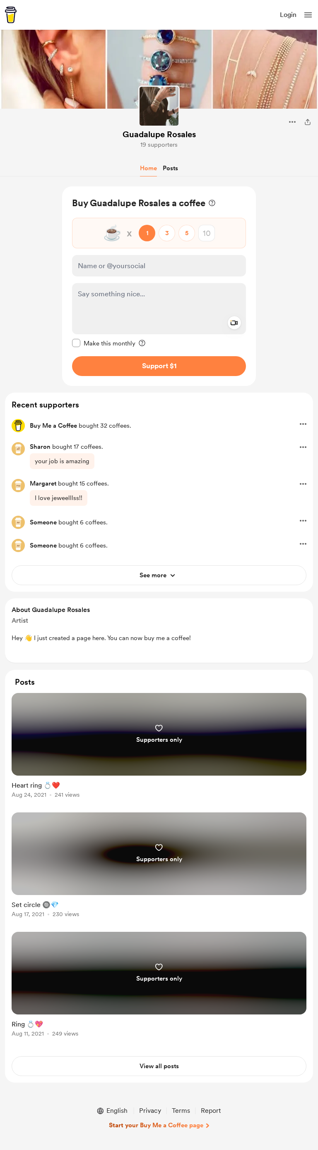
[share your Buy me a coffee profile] (307, 122)
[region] (159, 286)
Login (288, 15)
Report (211, 1110)
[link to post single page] (159, 747)
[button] (308, 15)
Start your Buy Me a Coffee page (156, 1125)
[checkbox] (103, 343)
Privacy (150, 1110)
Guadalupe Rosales (159, 134)
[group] (159, 750)
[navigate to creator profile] (159, 106)
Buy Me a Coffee (53, 425)
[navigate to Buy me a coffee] (11, 15)
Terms (181, 1110)
